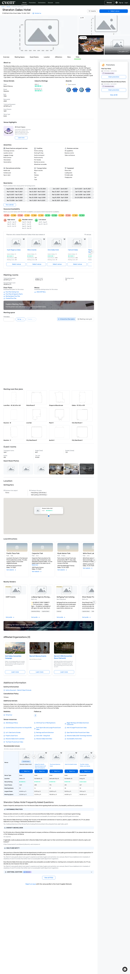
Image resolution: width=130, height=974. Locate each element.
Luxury (57, 2)
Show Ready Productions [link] (91, 597)
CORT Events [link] (10, 597)
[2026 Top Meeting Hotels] (68, 89)
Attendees (7, 317)
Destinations (42, 2)
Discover (50, 2)
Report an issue (31, 884)
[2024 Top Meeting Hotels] (75, 90)
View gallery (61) (123, 51)
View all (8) (113, 95)
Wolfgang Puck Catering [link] (65, 597)
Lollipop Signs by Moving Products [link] (41, 597)
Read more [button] (35, 565)
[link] (15, 590)
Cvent (2, 6)
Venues (24, 2)
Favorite (93, 11)
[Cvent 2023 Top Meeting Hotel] (88, 90)
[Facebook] (35, 715)
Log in (126, 2)
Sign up (121, 2)
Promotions (32, 2)
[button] (39, 35)
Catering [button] (59, 611)
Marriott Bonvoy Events (38, 656)
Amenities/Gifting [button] (36, 611)
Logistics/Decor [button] (45, 611)
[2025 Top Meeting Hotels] (81, 89)
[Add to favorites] (24, 239)
